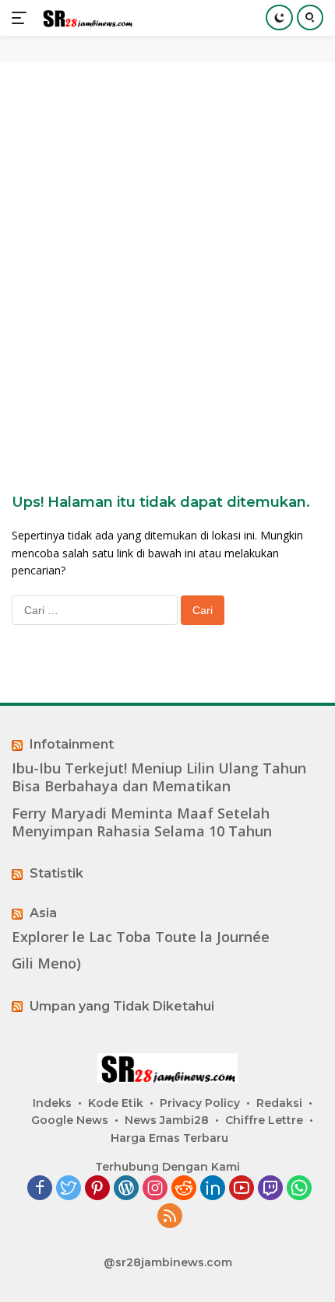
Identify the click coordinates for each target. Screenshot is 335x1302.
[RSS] (169, 1216)
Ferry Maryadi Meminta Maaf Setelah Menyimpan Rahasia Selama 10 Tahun (142, 822)
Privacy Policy (200, 1103)
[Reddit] (183, 1189)
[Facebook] (39, 1189)
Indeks (52, 1103)
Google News (69, 1120)
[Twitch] (270, 1189)
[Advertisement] (167, 253)
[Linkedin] (212, 1189)
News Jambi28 (167, 1120)
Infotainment (72, 744)
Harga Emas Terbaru (169, 1138)
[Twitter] (68, 1189)
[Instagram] (155, 1189)
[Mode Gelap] (279, 17)
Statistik (56, 873)
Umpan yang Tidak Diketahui (122, 1006)
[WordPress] (126, 1189)
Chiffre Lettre (264, 1120)
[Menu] (22, 18)
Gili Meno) (46, 963)
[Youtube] (241, 1189)
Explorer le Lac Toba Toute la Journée (141, 937)
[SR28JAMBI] (85, 18)
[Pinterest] (97, 1189)
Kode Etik (115, 1103)
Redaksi (279, 1103)
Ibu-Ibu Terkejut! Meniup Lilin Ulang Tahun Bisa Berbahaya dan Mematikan (159, 777)
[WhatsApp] (299, 1189)
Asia (43, 913)
